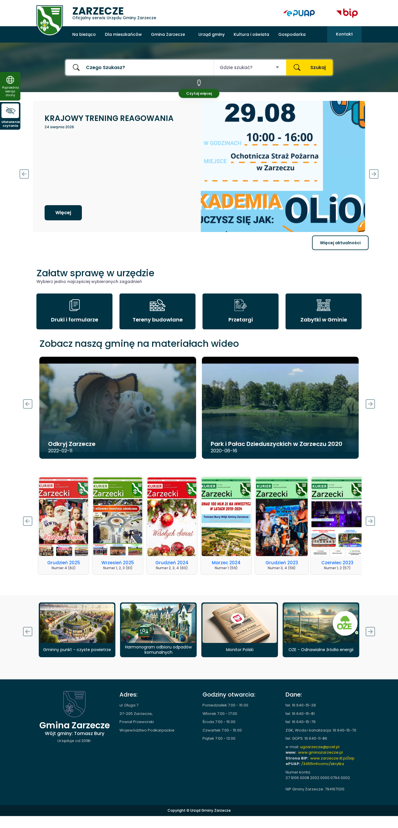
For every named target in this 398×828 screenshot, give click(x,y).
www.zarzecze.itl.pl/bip (332, 758)
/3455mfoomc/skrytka (322, 764)
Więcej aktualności (340, 243)
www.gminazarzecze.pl (320, 752)
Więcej (63, 212)
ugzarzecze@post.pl (319, 747)
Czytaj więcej (199, 93)
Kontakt (344, 34)
